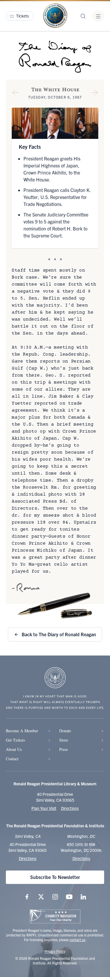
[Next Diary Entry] (94, 93)
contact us (77, 939)
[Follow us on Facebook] (27, 896)
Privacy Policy (55, 951)
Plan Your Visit (43, 808)
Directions (70, 808)
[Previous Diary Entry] (15, 93)
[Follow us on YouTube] (69, 896)
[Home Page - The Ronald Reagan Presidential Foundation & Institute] (55, 16)
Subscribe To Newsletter (55, 877)
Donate (65, 730)
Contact (12, 758)
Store (63, 740)
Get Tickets (15, 740)
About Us (14, 749)
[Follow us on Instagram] (55, 896)
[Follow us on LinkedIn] (83, 896)
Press (63, 749)
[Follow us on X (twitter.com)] (41, 896)
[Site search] (83, 16)
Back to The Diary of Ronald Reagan (59, 634)
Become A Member (22, 730)
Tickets (22, 15)
